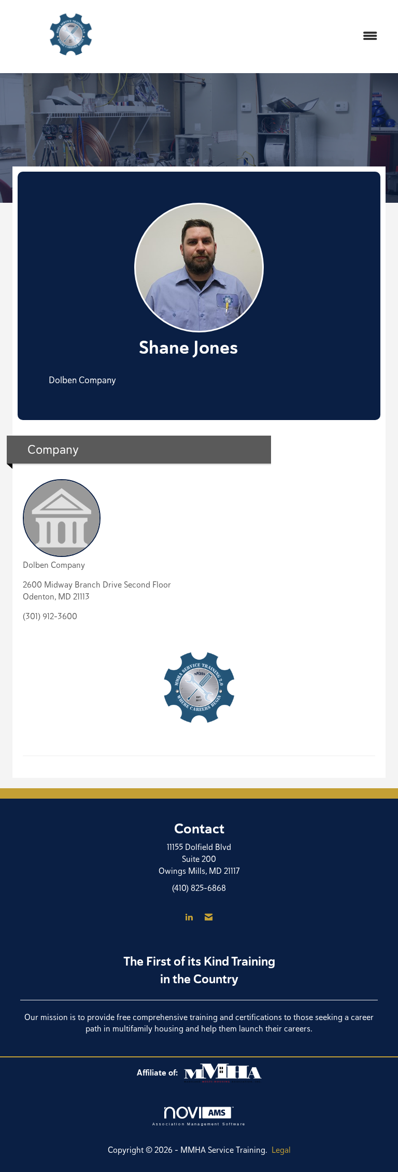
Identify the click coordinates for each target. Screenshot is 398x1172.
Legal (281, 1150)
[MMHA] (223, 1072)
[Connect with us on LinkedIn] (188, 918)
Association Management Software (199, 1124)
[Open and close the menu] (260, 36)
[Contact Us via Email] (209, 918)
